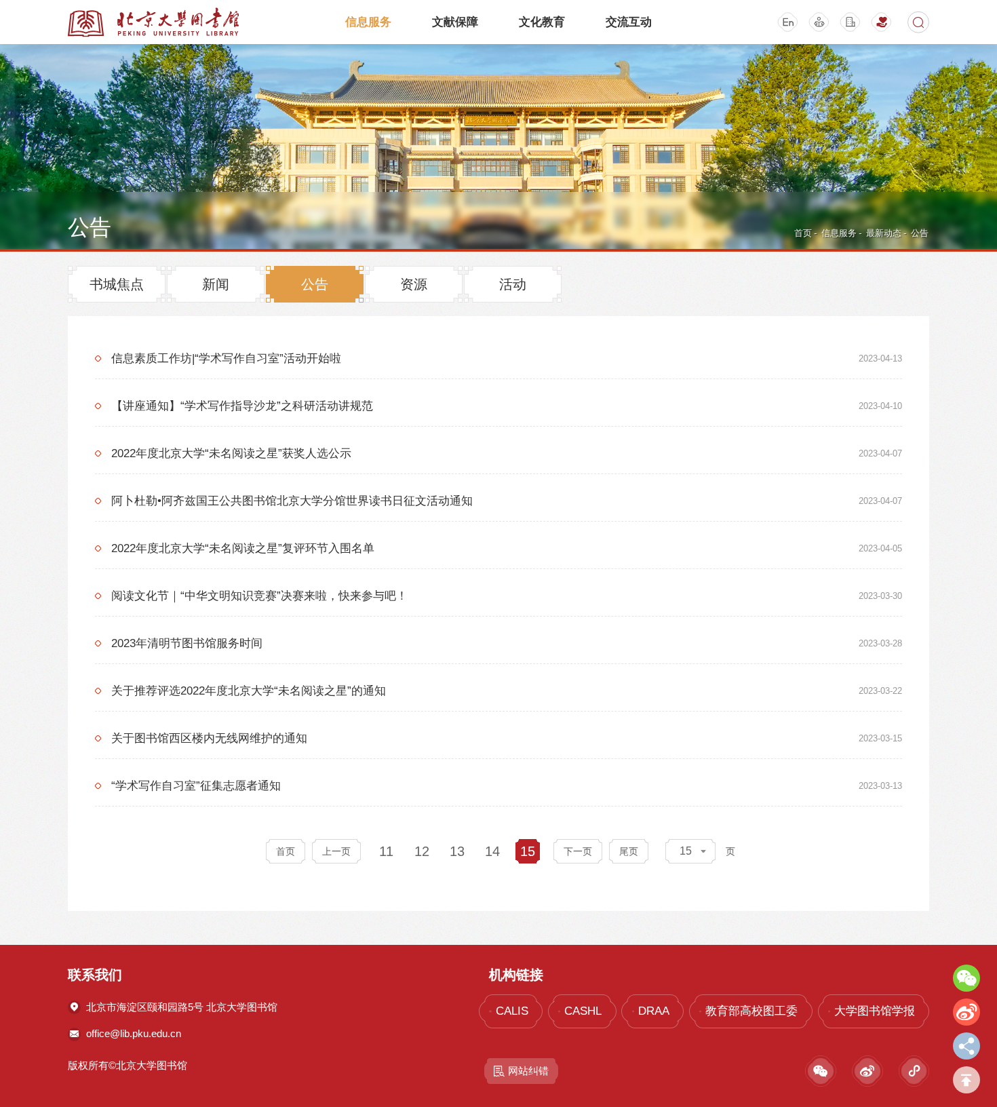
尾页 (628, 851)
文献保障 (455, 22)
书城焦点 (117, 284)
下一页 (578, 851)
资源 (413, 284)
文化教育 (542, 22)
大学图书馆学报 (874, 1011)
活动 (512, 284)
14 (492, 851)
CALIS (512, 1011)
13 (457, 851)
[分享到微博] (966, 1012)
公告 (919, 233)
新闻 (215, 284)
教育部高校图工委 (751, 1011)
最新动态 (883, 233)
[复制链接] (966, 1046)
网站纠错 (528, 1070)
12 (421, 851)
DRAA (653, 1011)
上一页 (336, 851)
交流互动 (629, 22)
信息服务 (368, 22)
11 (386, 851)
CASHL (583, 1011)
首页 (803, 233)
